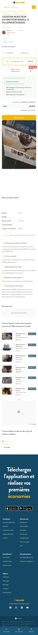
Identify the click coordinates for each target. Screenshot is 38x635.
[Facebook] (10, 607)
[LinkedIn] (22, 607)
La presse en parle (8, 530)
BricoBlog (23, 530)
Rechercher (6, 632)
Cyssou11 (9, 30)
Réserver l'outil (19, 118)
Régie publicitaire (8, 534)
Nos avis (5, 526)
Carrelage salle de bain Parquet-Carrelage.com (27, 559)
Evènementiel (7, 592)
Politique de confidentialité (24, 536)
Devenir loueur (7, 565)
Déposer (31, 632)
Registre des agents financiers (18, 626)
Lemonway (8, 621)
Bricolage (5, 585)
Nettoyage (6, 581)
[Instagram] (16, 607)
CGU (21, 546)
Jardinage (6, 577)
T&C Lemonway (24, 542)
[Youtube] (27, 607)
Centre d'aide (24, 526)
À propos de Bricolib (9, 522)
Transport (6, 588)
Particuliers (6, 557)
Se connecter (19, 632)
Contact (5, 538)
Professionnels (7, 561)
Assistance (23, 522)
